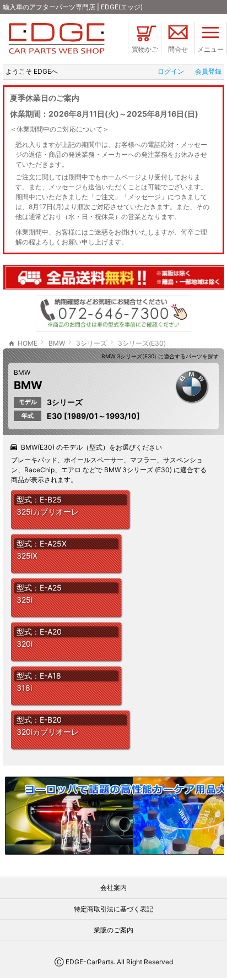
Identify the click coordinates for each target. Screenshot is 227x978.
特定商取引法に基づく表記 (113, 909)
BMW (22, 372)
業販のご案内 (113, 930)
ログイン (171, 71)
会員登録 (208, 71)
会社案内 (113, 887)
